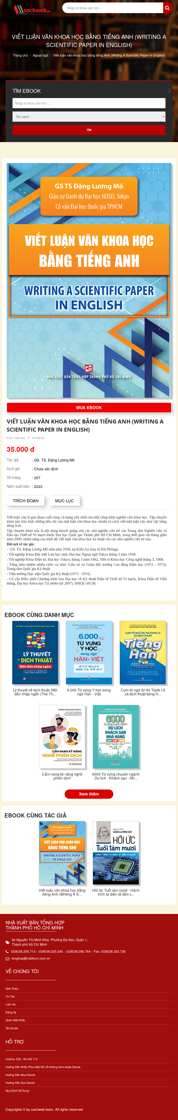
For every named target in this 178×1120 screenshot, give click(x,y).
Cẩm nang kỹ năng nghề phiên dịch (62, 776)
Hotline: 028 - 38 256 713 (22, 1059)
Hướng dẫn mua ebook (20, 1075)
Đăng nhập (74, 17)
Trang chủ (20, 55)
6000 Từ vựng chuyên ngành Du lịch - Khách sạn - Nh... (116, 776)
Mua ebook (89, 407)
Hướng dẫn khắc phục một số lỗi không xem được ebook (43, 1067)
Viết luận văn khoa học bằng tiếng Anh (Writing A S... (62, 892)
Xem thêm (89, 794)
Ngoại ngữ (40, 55)
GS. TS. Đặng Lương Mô (54, 460)
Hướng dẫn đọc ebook (20, 1083)
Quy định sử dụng (17, 1090)
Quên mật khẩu (15, 1020)
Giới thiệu (12, 988)
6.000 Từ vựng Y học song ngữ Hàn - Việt (89, 692)
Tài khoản (12, 1028)
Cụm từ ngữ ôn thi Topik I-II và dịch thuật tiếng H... (143, 692)
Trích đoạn (25, 500)
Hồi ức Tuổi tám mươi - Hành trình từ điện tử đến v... (116, 892)
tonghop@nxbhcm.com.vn (31, 958)
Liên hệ (11, 1004)
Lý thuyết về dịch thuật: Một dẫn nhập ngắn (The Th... (35, 692)
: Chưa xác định (45, 468)
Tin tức (10, 996)
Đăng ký (95, 17)
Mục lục (64, 500)
